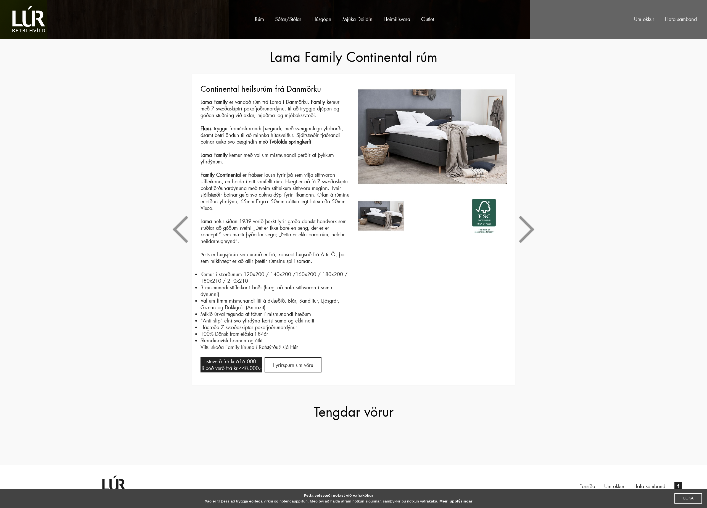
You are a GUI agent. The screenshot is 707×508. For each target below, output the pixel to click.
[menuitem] (259, 19)
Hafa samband (681, 19)
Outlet (427, 19)
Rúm (259, 19)
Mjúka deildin (357, 19)
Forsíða (587, 486)
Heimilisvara (397, 19)
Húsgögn (321, 19)
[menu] (362, 19)
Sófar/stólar (288, 19)
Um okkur (644, 19)
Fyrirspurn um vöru (293, 365)
